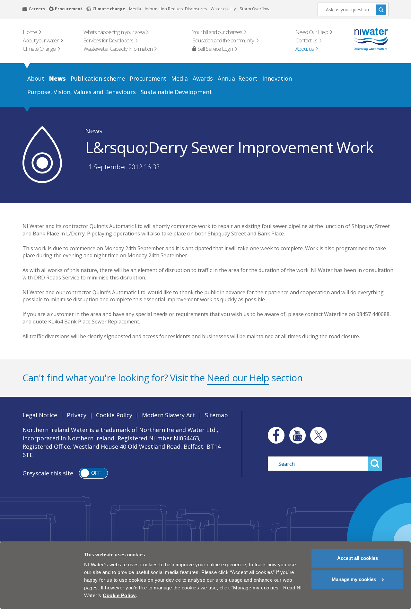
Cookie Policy (114, 415)
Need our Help (238, 377)
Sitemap (216, 415)
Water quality (223, 9)
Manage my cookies (354, 579)
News (93, 130)
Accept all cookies (357, 558)
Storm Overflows (255, 9)
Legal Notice (39, 415)
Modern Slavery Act (168, 415)
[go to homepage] (361, 39)
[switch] (93, 473)
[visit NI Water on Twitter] (318, 435)
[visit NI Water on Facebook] (274, 435)
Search (381, 9)
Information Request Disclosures (176, 9)
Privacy (76, 415)
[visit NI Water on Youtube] (297, 435)
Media (135, 9)
